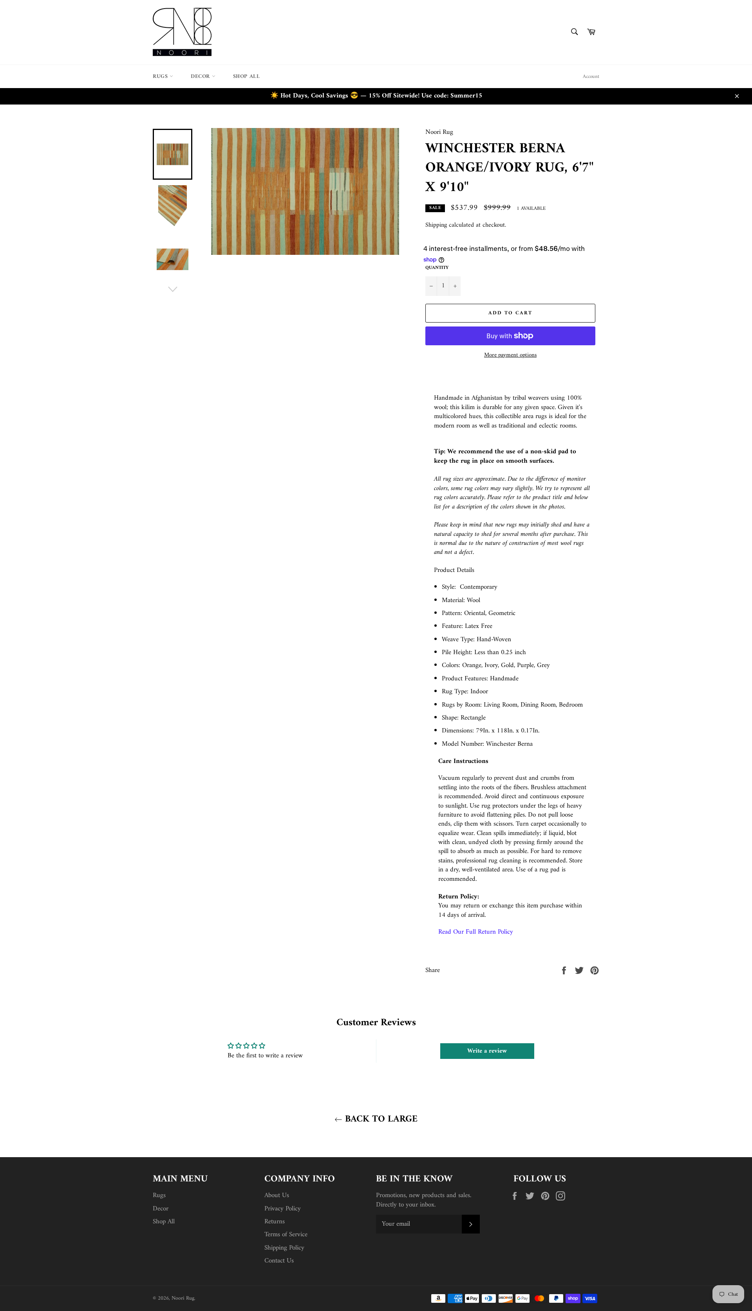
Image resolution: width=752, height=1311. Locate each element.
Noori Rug (183, 1298)
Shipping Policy (284, 1248)
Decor (201, 76)
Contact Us (279, 1261)
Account (591, 76)
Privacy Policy (282, 1209)
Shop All (246, 76)
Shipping (436, 225)
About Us (276, 1195)
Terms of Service (285, 1235)
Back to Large (380, 1119)
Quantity (436, 268)
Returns (274, 1222)
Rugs (161, 76)
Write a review (487, 1051)
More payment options (510, 356)
